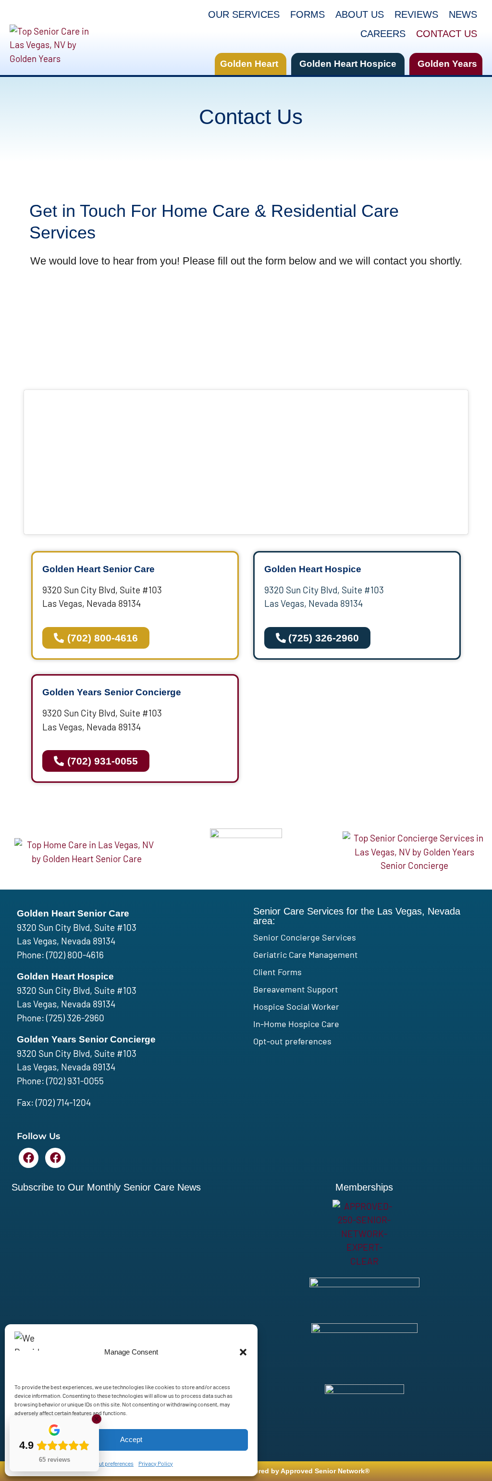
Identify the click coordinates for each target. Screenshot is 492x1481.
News (463, 14)
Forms (307, 14)
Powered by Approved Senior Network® (305, 1471)
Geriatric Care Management (305, 954)
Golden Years (447, 64)
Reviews (416, 14)
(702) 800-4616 (75, 954)
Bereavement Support (295, 989)
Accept (131, 1439)
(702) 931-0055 (75, 1080)
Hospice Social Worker (296, 1006)
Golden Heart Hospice (347, 64)
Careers (383, 33)
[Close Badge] (96, 1419)
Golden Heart (249, 64)
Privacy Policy (155, 1463)
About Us (359, 14)
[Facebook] (28, 1157)
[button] (243, 1352)
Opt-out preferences (109, 1463)
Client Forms (277, 971)
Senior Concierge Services (304, 937)
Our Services (244, 14)
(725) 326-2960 (75, 1017)
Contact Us (446, 33)
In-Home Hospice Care (296, 1023)
